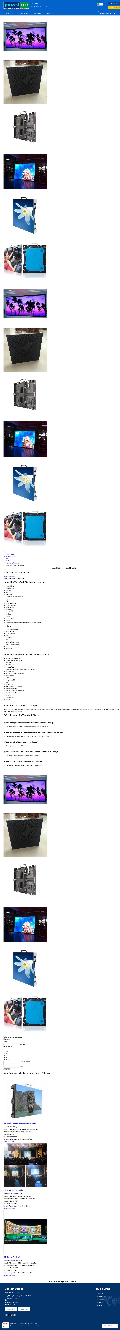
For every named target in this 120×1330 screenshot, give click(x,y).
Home (7, 559)
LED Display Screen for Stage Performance (20, 1123)
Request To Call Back (10, 556)
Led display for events (13, 563)
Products (8, 561)
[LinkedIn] (12, 1316)
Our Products (37, 13)
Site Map (99, 1305)
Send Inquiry (10, 554)
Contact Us (50, 13)
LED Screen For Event (12, 1257)
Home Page (9, 13)
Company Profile (23, 13)
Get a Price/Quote (9, 576)
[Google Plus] (15, 1316)
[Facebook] (6, 1316)
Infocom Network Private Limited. (32, 1325)
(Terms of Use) (33, 1323)
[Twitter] (9, 1316)
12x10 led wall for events (13, 1190)
